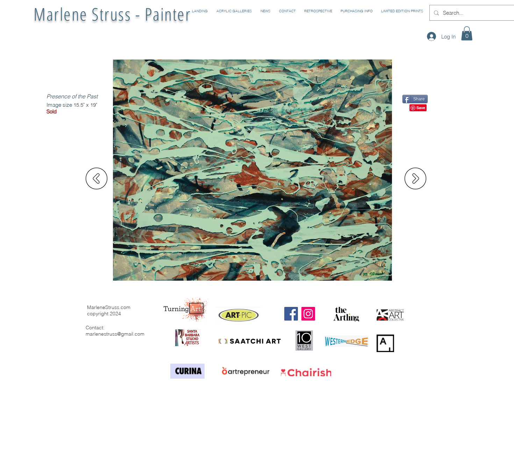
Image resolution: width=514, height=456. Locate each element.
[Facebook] (291, 314)
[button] (233, 11)
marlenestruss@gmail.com (115, 334)
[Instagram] (308, 314)
